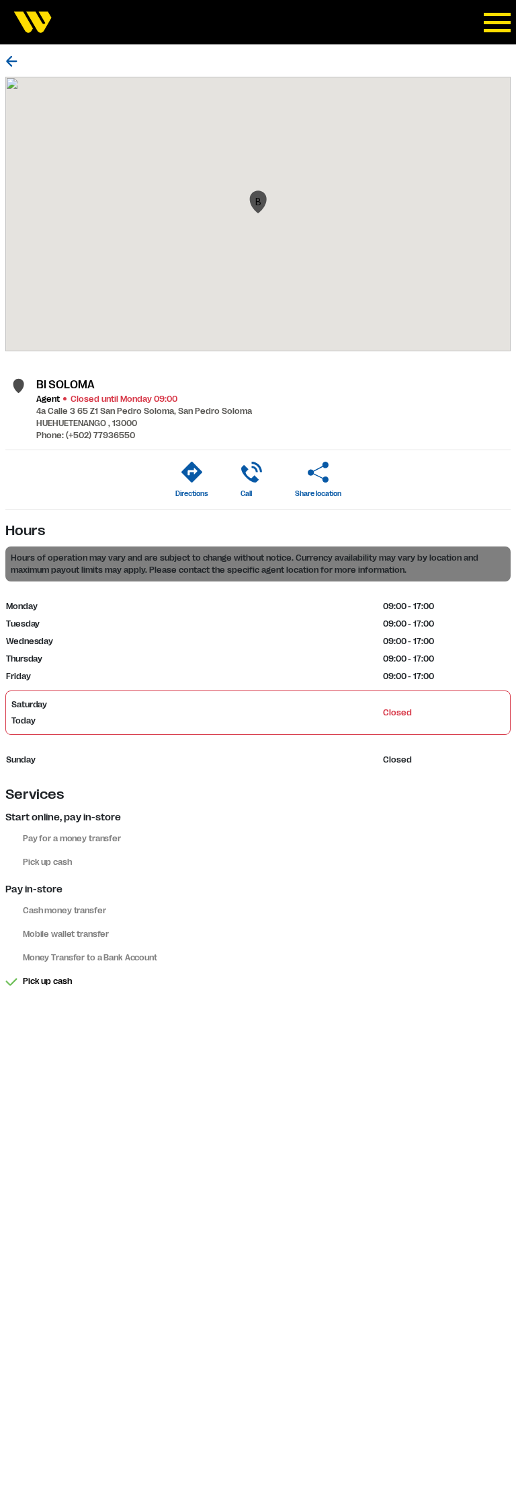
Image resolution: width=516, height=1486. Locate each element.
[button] (258, 201)
